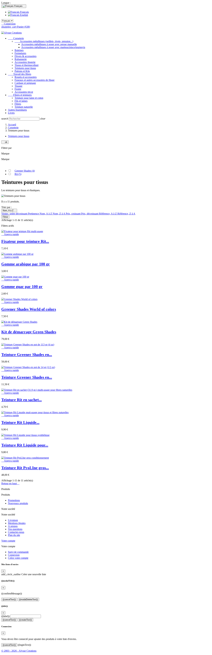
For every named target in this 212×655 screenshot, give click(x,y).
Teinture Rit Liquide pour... (24, 445)
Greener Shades (25, 170)
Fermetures (20, 53)
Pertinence (34, 213)
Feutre (18, 89)
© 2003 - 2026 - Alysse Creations (18, 650)
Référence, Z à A (126, 213)
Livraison (13, 520)
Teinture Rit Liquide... (20, 422)
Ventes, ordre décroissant (14, 213)
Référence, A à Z (108, 213)
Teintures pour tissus (25, 68)
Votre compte (8, 540)
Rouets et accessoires (26, 77)
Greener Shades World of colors (28, 309)
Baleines (19, 50)
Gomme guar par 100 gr (22, 286)
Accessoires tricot (24, 92)
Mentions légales (17, 523)
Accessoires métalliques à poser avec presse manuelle (49, 44)
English (23, 15)
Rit (18, 174)
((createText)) (25, 620)
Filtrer (5, 217)
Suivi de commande (18, 552)
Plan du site (14, 535)
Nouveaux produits (18, 503)
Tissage (18, 86)
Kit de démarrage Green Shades (28, 332)
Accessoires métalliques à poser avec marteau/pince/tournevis (53, 47)
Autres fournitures (17, 109)
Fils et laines (21, 100)
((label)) (5, 616)
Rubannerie (21, 59)
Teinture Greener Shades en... (26, 354)
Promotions (14, 500)
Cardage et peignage (25, 83)
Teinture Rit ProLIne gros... (25, 468)
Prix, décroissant (90, 213)
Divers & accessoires (25, 56)
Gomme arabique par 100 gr (25, 264)
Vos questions (15, 529)
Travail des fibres (19, 74)
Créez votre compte (18, 558)
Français (24, 12)
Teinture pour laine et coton (29, 98)
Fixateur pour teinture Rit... (25, 241)
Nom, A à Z (9, 210)
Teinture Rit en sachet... (21, 400)
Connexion (14, 555)
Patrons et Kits (22, 71)
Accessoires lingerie (25, 62)
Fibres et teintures (20, 95)
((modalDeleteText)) (28, 599)
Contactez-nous (16, 532)
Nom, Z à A (59, 213)
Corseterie (16, 38)
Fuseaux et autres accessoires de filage (34, 80)
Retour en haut (10, 483)
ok (5, 142)
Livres (11, 112)
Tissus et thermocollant (26, 65)
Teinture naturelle (24, 106)
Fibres (18, 103)
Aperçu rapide (10, 234)
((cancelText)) (9, 599)
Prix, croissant (73, 213)
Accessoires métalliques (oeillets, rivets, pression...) (44, 41)
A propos (13, 526)
